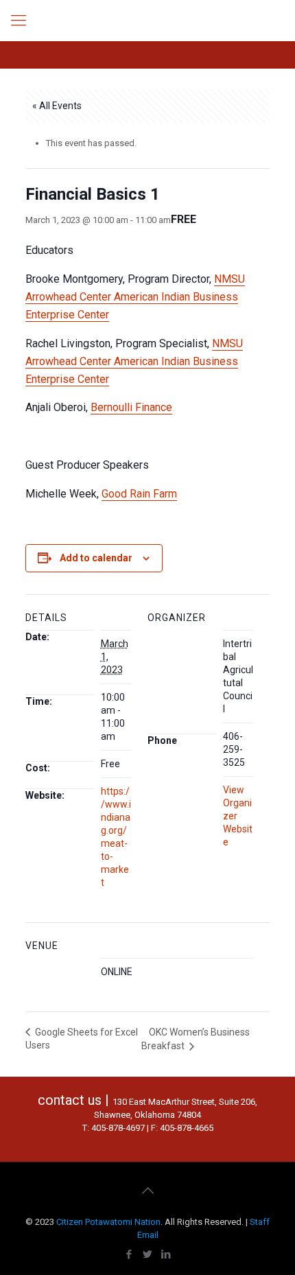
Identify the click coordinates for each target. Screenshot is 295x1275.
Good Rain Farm (139, 493)
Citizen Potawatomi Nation (108, 1222)
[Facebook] (129, 1254)
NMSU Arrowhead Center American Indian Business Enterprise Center (135, 296)
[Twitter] (148, 1254)
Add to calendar (96, 557)
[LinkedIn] (166, 1254)
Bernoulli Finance (131, 407)
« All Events (57, 105)
